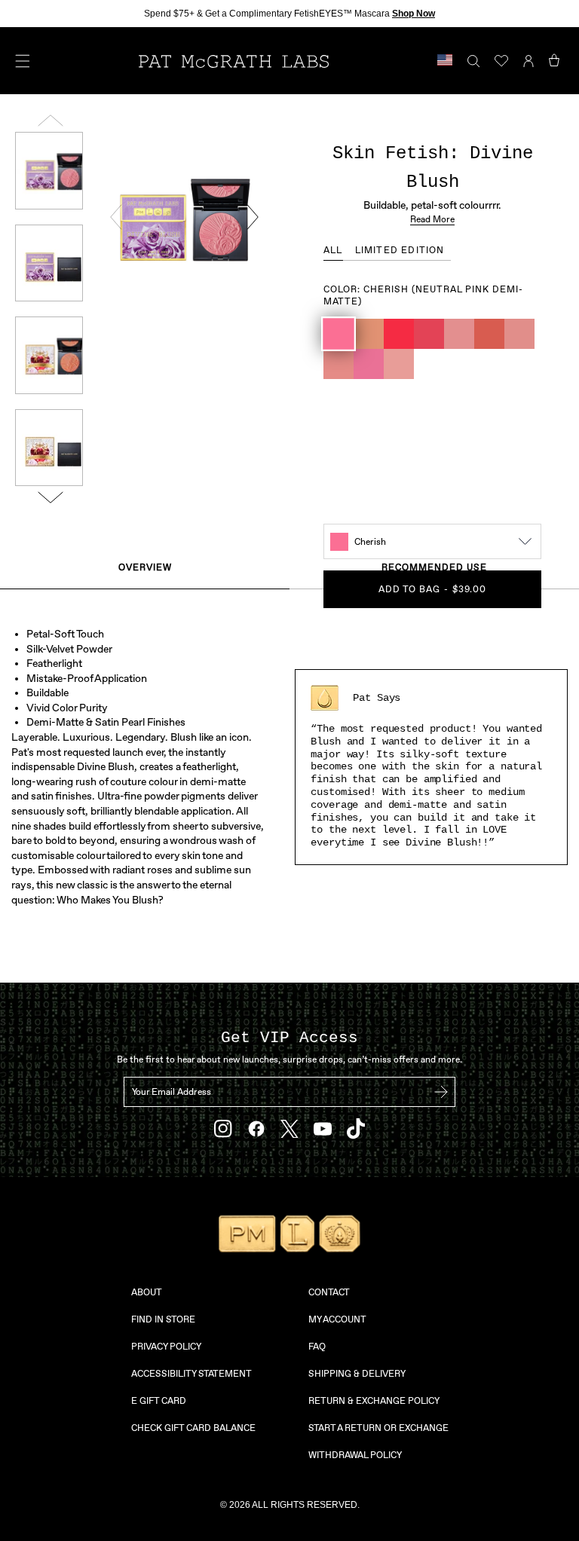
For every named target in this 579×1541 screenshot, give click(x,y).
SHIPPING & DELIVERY (357, 1373)
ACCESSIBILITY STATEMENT (191, 1373)
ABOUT (146, 1292)
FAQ (317, 1346)
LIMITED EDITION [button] (400, 250)
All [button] (333, 250)
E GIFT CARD (158, 1401)
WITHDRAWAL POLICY (355, 1455)
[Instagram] (223, 1129)
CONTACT (329, 1292)
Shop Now (413, 13)
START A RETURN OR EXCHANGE (378, 1428)
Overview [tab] (145, 567)
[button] (338, 334)
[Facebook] (256, 1129)
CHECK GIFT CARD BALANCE (193, 1428)
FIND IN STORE (163, 1319)
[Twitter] (289, 1129)
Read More (432, 219)
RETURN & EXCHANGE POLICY (374, 1401)
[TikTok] (356, 1128)
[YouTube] (323, 1129)
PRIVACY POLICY (166, 1346)
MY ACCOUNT (337, 1319)
